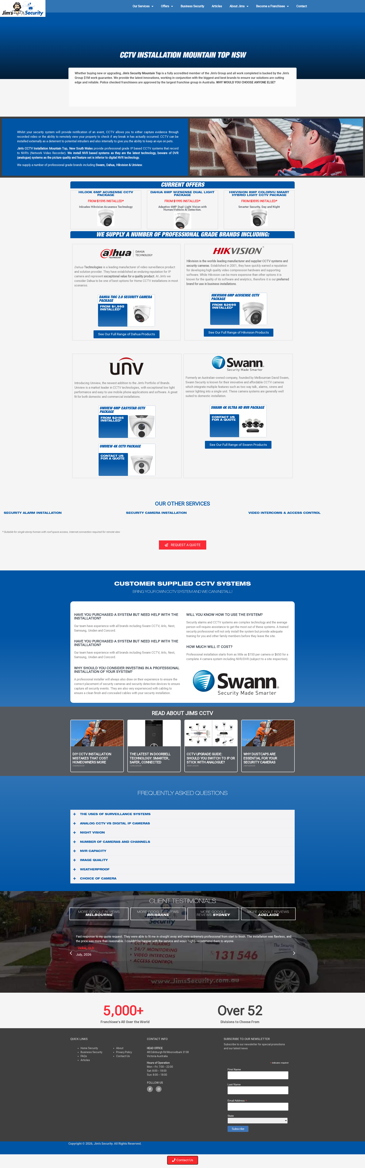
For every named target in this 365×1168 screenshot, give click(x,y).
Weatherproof (95, 869)
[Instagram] (159, 1089)
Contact (301, 6)
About (119, 1048)
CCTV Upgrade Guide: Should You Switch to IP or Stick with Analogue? (211, 758)
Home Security (89, 1048)
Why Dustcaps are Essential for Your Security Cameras (260, 758)
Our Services (141, 6)
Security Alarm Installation (33, 513)
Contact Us (123, 1056)
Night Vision (92, 833)
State (231, 1115)
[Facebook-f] (150, 1089)
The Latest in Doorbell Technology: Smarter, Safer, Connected (150, 758)
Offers (165, 6)
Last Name (234, 1084)
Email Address (237, 1100)
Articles (217, 6)
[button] (182, 814)
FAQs (84, 1056)
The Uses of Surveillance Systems (115, 814)
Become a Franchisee (270, 6)
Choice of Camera (98, 879)
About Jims (237, 6)
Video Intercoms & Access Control (284, 513)
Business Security (192, 6)
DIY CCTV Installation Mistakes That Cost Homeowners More (92, 758)
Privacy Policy (124, 1052)
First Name (234, 1069)
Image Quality (94, 860)
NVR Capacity (93, 851)
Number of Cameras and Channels (115, 842)
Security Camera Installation (156, 513)
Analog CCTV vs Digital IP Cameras (115, 823)
